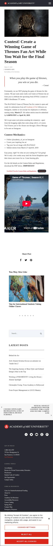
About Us (7, 493)
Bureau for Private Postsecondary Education (17, 470)
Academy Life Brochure (11, 498)
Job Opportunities (9, 477)
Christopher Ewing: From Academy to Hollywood (26, 385)
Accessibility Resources (11, 500)
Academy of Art (31, 107)
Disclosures (7, 472)
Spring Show (8, 505)
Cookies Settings (26, 527)
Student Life (9, 69)
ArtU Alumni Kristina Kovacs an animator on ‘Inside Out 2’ (25, 362)
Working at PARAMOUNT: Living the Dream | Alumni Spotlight (25, 378)
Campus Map (8, 507)
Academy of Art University (12, 72)
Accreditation (8, 468)
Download (42, 171)
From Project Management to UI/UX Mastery (25, 390)
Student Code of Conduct (11, 475)
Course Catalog (8, 502)
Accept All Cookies (26, 541)
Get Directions (8, 457)
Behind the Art (14, 355)
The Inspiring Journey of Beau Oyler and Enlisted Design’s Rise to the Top (26, 370)
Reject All (26, 534)
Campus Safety (8, 480)
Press (6, 495)
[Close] (49, 518)
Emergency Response (10, 509)
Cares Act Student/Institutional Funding (15, 490)
